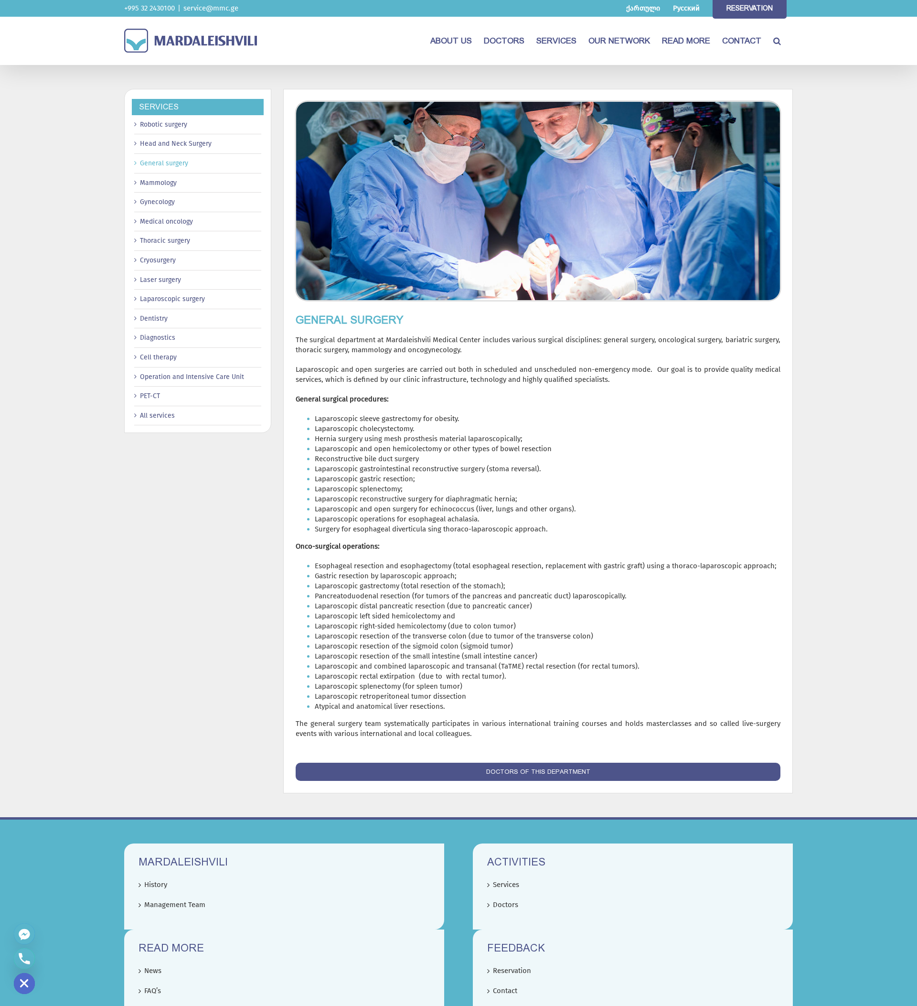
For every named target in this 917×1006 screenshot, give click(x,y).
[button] (777, 41)
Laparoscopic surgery (172, 299)
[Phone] (24, 958)
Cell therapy (158, 357)
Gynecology (157, 202)
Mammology (158, 183)
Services (506, 884)
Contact (505, 990)
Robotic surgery (163, 124)
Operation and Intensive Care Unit (192, 377)
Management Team (174, 904)
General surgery (164, 163)
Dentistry (154, 318)
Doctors (505, 904)
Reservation (512, 970)
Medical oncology (166, 221)
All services (157, 415)
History (155, 884)
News (152, 970)
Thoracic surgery (165, 241)
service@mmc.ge (210, 8)
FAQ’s (152, 990)
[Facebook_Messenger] (24, 933)
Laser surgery (160, 280)
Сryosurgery (158, 260)
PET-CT (150, 396)
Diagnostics (157, 338)
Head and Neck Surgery (176, 144)
